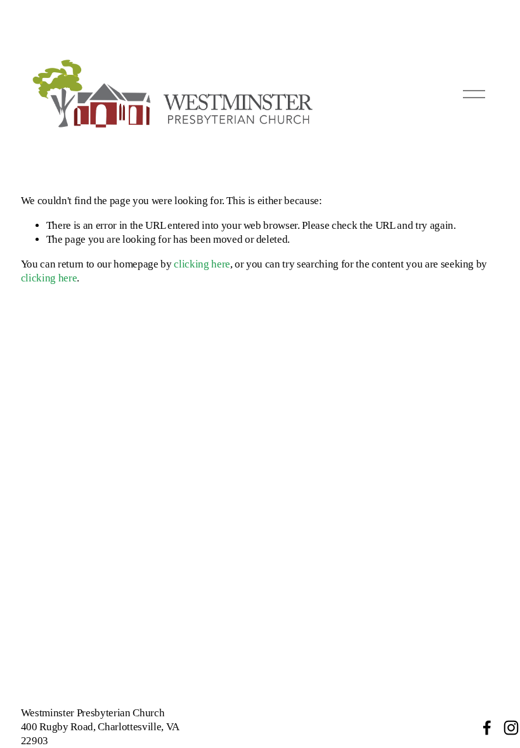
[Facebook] (487, 727)
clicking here (202, 264)
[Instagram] (511, 727)
